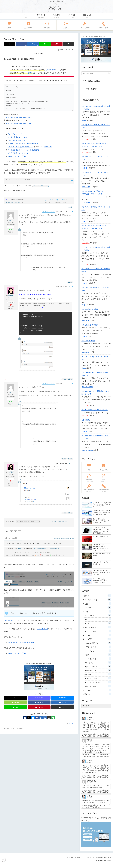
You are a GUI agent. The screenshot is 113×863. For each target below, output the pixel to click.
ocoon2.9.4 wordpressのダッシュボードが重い (46, 548)
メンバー (18, 179)
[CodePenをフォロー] (49, 717)
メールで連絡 (69, 857)
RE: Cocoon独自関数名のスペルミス (94, 410)
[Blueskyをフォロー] (33, 717)
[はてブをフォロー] (41, 717)
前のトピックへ (58, 521)
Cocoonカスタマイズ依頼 (17, 156)
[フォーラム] (5, 185)
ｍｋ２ (84, 168)
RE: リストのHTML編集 (89, 309)
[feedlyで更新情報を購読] (53, 717)
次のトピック (67, 521)
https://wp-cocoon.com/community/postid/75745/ (35, 294)
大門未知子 (17, 202)
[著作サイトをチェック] (25, 717)
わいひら (7, 379)
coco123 (11, 220)
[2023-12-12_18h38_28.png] (37, 368)
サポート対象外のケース (16, 140)
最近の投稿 (27, 179)
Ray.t (84, 305)
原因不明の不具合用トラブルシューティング (23, 143)
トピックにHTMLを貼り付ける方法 (20, 147)
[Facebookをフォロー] (37, 717)
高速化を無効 (50, 70)
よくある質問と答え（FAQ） (18, 137)
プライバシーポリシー (88, 857)
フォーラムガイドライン (16, 134)
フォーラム (9, 179)
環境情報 (31, 73)
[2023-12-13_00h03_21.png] (45, 501)
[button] (68, 44)
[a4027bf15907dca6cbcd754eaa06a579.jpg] (38, 447)
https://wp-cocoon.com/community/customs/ (31, 307)
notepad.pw (48, 147)
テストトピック (42, 629)
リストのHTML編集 (88, 341)
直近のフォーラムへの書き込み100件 (21, 642)
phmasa (20, 548)
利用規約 (77, 857)
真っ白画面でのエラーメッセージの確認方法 (23, 150)
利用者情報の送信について (103, 857)
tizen (84, 120)
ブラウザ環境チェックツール (18, 153)
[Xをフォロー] (29, 717)
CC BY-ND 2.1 (10, 620)
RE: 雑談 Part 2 (86, 420)
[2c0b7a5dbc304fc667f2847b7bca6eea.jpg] (45, 271)
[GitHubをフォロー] (45, 717)
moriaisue (85, 320)
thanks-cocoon (87, 387)
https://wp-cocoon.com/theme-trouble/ (19, 123)
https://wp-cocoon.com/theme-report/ (19, 117)
